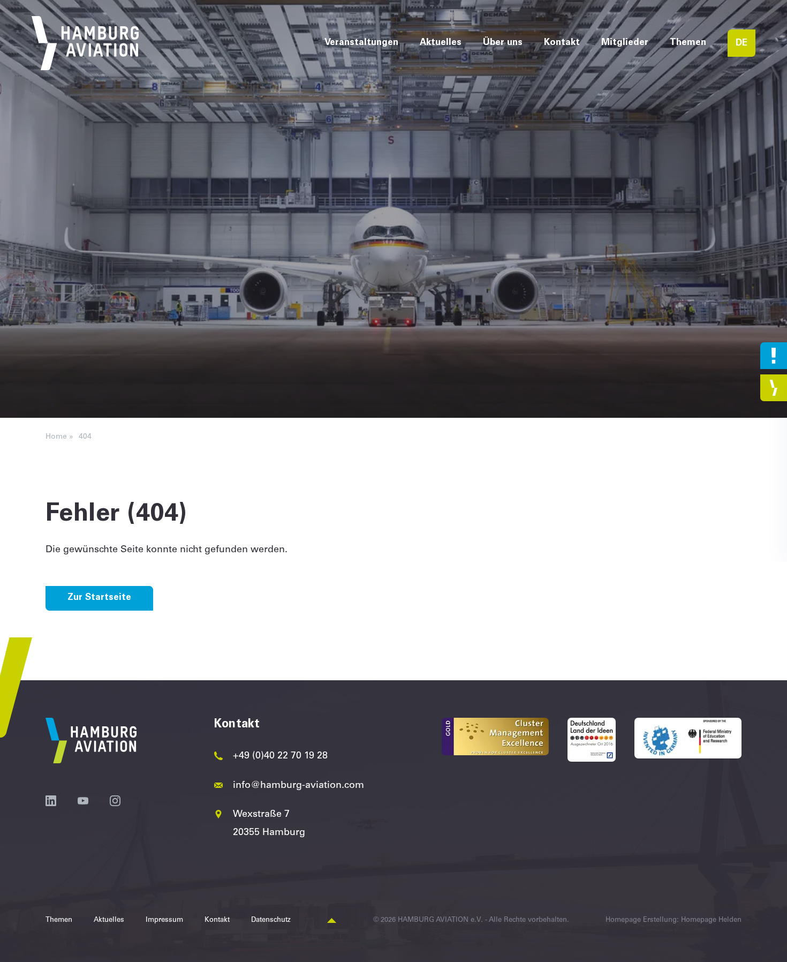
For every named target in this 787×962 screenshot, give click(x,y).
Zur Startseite (99, 598)
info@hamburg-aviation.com (298, 786)
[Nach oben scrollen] (331, 921)
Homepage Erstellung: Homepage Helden (673, 920)
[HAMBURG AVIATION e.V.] (85, 43)
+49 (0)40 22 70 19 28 (280, 756)
